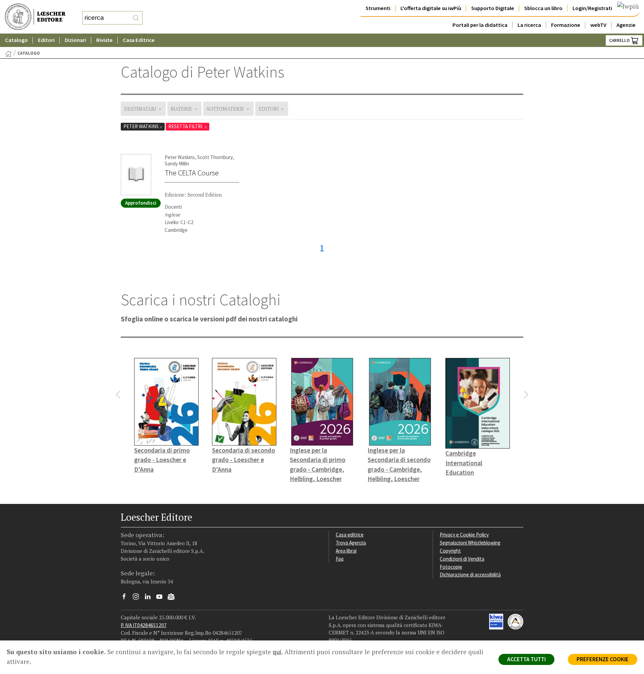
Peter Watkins (141, 126)
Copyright (450, 551)
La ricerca (529, 25)
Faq (339, 559)
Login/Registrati (592, 8)
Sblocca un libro (543, 8)
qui (277, 652)
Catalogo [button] (16, 40)
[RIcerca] (136, 17)
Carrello (620, 40)
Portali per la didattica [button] (479, 25)
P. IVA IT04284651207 (144, 625)
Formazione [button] (565, 25)
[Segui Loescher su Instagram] (138, 598)
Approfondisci (140, 203)
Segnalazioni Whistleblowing (470, 542)
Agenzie (626, 25)
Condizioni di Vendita (462, 559)
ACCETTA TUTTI (526, 659)
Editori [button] (46, 40)
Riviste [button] (104, 40)
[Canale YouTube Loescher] (162, 598)
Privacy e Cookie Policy (464, 534)
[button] (118, 394)
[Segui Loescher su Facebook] (126, 598)
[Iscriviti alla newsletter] (173, 598)
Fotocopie (451, 567)
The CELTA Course (192, 172)
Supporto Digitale (492, 8)
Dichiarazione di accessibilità (470, 574)
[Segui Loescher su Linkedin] (150, 598)
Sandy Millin (177, 163)
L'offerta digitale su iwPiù (430, 8)
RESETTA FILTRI (185, 126)
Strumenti (378, 8)
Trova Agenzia (351, 542)
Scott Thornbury (215, 157)
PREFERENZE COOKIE (603, 659)
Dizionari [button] (75, 40)
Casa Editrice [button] (139, 40)
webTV (598, 25)
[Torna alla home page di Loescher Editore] (35, 17)
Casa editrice (350, 534)
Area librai (346, 551)
